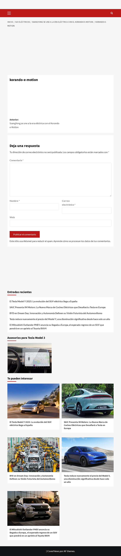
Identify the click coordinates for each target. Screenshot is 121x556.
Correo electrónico (68, 401)
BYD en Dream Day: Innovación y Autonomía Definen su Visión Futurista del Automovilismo (56, 511)
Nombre (15, 399)
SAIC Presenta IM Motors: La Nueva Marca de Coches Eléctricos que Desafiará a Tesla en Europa (58, 505)
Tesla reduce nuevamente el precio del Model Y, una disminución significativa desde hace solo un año (60, 517)
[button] (10, 12)
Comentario (16, 358)
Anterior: (34, 322)
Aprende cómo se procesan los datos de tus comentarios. (82, 439)
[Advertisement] (60, 51)
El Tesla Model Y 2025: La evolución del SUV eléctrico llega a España (43, 500)
